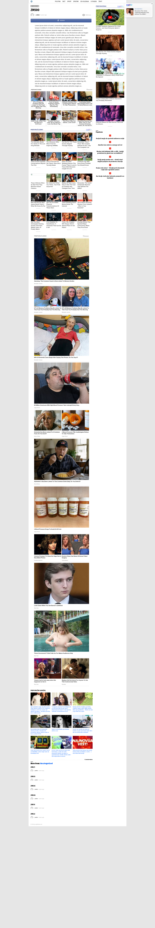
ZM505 (33, 776)
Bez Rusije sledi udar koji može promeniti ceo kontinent (110, 177)
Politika (57, 1)
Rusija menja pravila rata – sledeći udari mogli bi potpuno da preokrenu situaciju (110, 160)
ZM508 (33, 795)
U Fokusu (94, 1)
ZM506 (33, 786)
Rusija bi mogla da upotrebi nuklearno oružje (110, 138)
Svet (63, 1)
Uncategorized (46, 763)
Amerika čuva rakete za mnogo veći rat (110, 145)
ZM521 (33, 767)
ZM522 (33, 814)
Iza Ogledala (84, 1)
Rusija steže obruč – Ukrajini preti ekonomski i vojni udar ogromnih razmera (110, 169)
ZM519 (33, 805)
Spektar (75, 1)
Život (100, 1)
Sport (69, 1)
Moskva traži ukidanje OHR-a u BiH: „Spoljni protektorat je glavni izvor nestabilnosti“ (110, 152)
